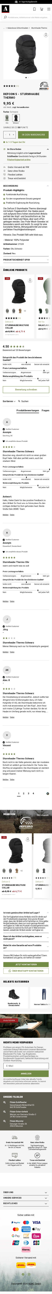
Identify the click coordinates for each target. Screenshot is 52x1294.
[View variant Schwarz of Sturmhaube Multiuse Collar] (13, 310)
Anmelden (26, 1074)
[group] (26, 346)
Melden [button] (5, 515)
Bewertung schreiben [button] (26, 389)
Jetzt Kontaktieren (26, 964)
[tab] (28, 411)
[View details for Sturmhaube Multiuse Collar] (19, 291)
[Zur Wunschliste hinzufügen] (46, 34)
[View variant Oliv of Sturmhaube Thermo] (37, 870)
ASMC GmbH (34, 1283)
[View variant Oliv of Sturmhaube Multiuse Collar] (7, 310)
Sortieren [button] (8, 401)
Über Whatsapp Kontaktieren (27, 971)
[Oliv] (7, 118)
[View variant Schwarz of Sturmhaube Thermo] (44, 870)
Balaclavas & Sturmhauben (18, 28)
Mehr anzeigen (43, 815)
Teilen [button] (12, 515)
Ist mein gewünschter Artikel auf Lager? (21, 913)
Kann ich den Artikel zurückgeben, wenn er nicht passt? (22, 937)
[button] (19, 793)
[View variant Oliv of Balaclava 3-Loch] (47, 310)
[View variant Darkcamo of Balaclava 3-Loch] (40, 310)
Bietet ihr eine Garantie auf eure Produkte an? (22, 946)
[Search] (5, 17)
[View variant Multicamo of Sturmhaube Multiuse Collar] (20, 310)
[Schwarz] (16, 118)
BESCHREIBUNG (10, 186)
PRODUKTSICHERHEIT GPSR (16, 260)
